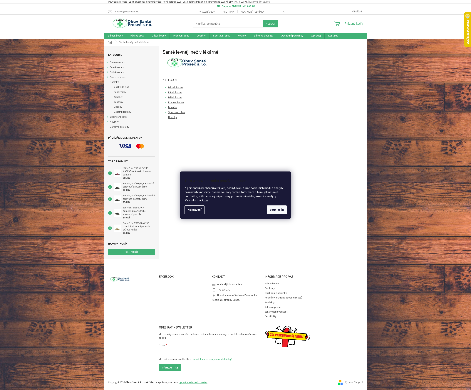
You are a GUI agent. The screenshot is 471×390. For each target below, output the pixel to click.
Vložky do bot (121, 87)
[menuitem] (115, 36)
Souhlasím (277, 210)
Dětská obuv (117, 72)
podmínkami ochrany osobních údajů (212, 359)
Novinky (114, 122)
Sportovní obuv (118, 117)
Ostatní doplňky (122, 112)
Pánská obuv (117, 67)
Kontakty (270, 302)
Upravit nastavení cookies (193, 382)
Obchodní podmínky (252, 12)
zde (205, 200)
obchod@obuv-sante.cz (230, 284)
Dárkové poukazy (119, 127)
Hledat (270, 23)
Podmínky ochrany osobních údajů (283, 298)
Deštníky (118, 102)
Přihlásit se (170, 367)
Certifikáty (270, 316)
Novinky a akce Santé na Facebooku (237, 295)
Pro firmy (228, 12)
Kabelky (118, 97)
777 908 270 (223, 290)
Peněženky (120, 92)
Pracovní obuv (118, 77)
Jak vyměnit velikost (260, 2)
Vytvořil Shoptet (354, 382)
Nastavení (194, 210)
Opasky (118, 107)
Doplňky (114, 82)
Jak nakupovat (273, 307)
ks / (131, 251)
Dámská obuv (117, 62)
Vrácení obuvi (207, 12)
